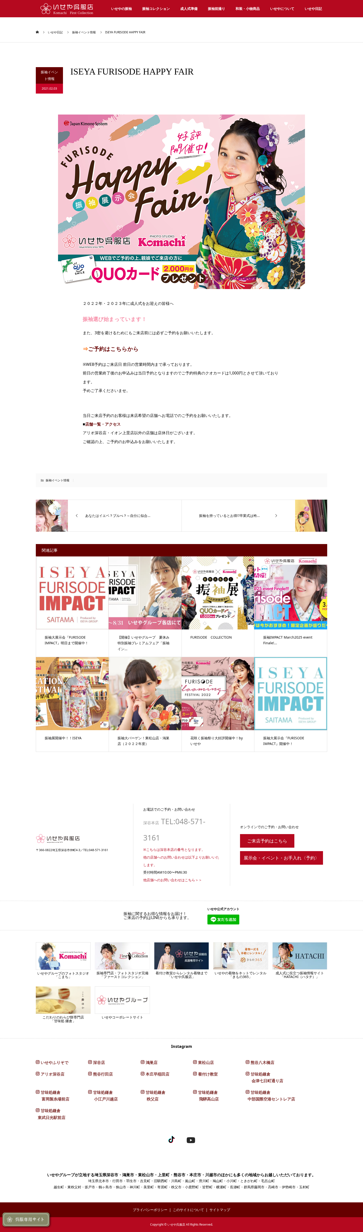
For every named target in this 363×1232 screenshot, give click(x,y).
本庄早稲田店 (157, 1074)
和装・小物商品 (248, 8)
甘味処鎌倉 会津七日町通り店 (264, 1077)
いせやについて (282, 8)
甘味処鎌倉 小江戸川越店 (103, 1096)
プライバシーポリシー (150, 1209)
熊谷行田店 (103, 1074)
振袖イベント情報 (84, 32)
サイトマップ (219, 1209)
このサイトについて (188, 1209)
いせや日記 (313, 8)
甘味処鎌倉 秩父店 (153, 1096)
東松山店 (206, 1062)
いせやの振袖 (121, 8)
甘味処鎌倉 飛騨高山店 (206, 1096)
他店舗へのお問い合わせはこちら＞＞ (172, 880)
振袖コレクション (156, 8)
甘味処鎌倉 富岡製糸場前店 (52, 1096)
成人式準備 (189, 8)
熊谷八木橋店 (262, 1062)
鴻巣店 (152, 1062)
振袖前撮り (216, 8)
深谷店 (99, 1062)
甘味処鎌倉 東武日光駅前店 (50, 1114)
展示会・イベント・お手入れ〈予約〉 (281, 858)
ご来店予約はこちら (267, 841)
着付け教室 (208, 1074)
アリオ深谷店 (52, 1074)
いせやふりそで (54, 1062)
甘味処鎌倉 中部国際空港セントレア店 (270, 1096)
